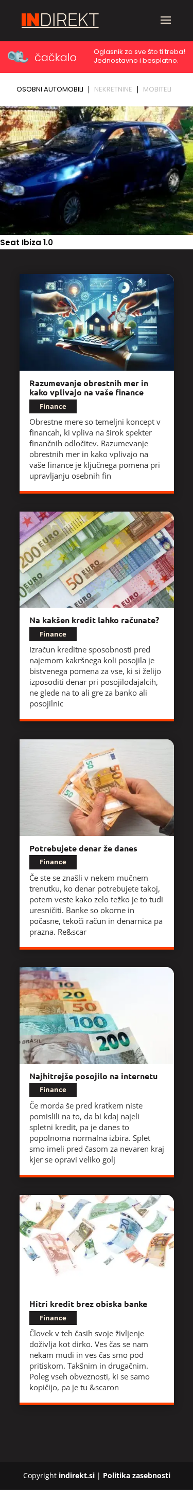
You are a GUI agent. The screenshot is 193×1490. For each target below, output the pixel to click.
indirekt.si (77, 1475)
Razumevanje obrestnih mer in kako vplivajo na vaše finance (88, 387)
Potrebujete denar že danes (83, 848)
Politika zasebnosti (136, 1475)
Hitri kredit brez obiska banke (88, 1303)
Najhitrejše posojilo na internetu (93, 1075)
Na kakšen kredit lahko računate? (94, 619)
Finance (53, 406)
